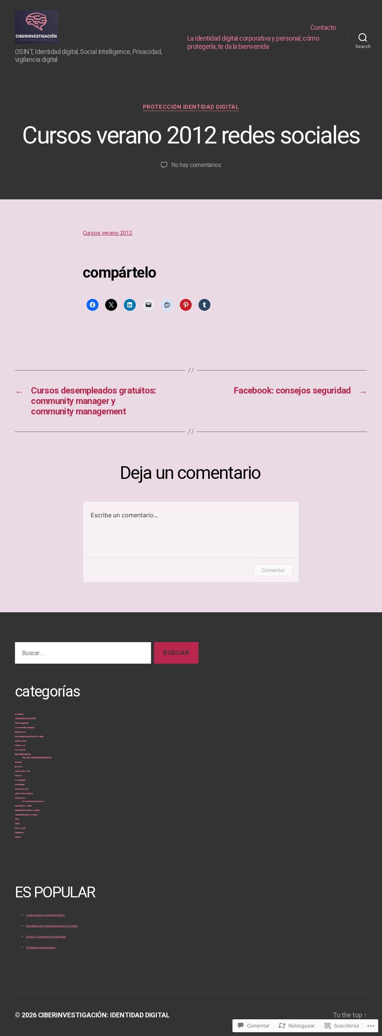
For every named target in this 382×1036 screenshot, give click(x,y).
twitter (18, 837)
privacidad (19, 784)
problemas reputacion (33, 801)
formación (20, 749)
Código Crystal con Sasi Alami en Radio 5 (45, 914)
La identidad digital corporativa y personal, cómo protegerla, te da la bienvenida (253, 42)
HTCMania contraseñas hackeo (41, 947)
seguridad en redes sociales (27, 810)
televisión (19, 832)
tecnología (20, 828)
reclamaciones (22, 788)
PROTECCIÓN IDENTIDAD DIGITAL (191, 107)
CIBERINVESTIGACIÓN (25, 718)
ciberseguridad (21, 722)
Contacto (323, 27)
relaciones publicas (24, 793)
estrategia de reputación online (29, 736)
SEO (17, 819)
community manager (24, 727)
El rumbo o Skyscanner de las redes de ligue (46, 936)
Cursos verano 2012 (107, 233)
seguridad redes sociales (26, 814)
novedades (20, 779)
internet (18, 762)
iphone (18, 766)
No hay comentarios (196, 164)
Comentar (273, 570)
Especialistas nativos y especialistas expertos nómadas (51, 925)
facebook (20, 745)
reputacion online (23, 805)
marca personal (22, 771)
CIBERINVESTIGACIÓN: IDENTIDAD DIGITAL (104, 1015)
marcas (18, 775)
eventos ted (20, 740)
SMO (17, 823)
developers (20, 731)
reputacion (20, 797)
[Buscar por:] (81, 654)
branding (19, 714)
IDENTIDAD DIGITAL (23, 754)
